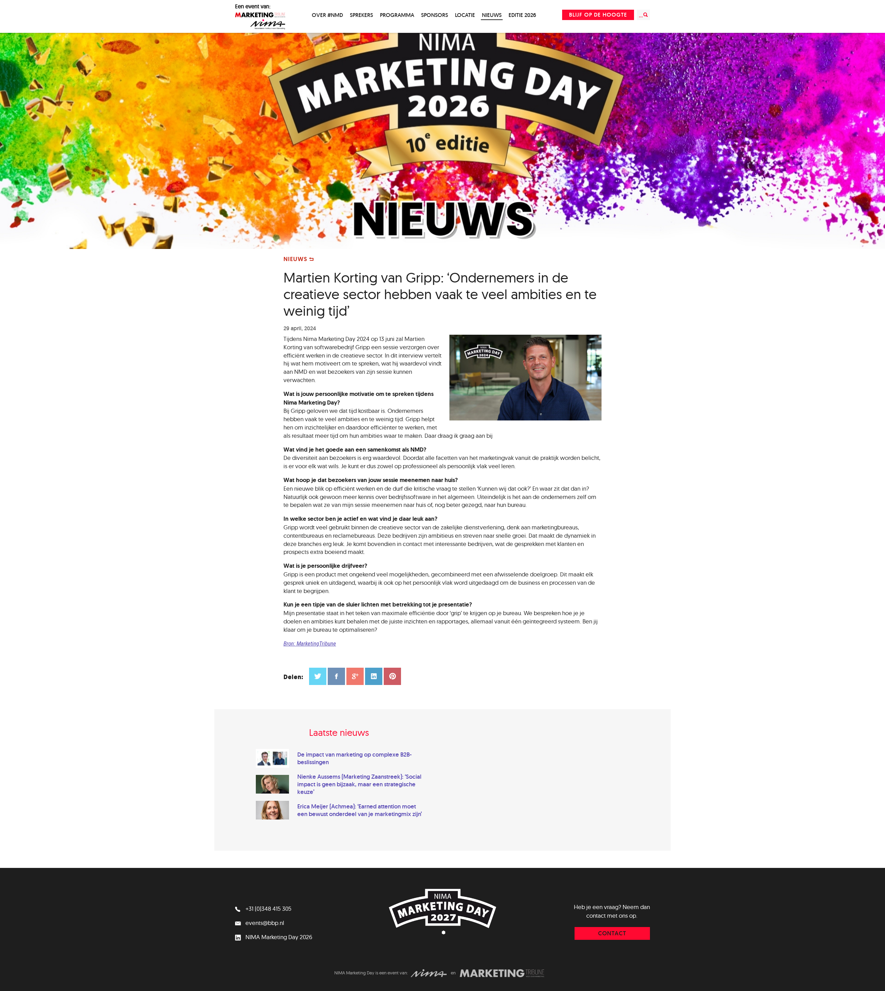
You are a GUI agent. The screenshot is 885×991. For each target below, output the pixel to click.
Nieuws (492, 15)
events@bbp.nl (264, 922)
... (641, 15)
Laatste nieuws (339, 732)
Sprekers (361, 15)
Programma (397, 15)
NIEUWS (296, 259)
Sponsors (434, 15)
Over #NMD (327, 15)
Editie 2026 (522, 15)
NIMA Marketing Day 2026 (278, 937)
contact (612, 933)
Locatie (465, 15)
